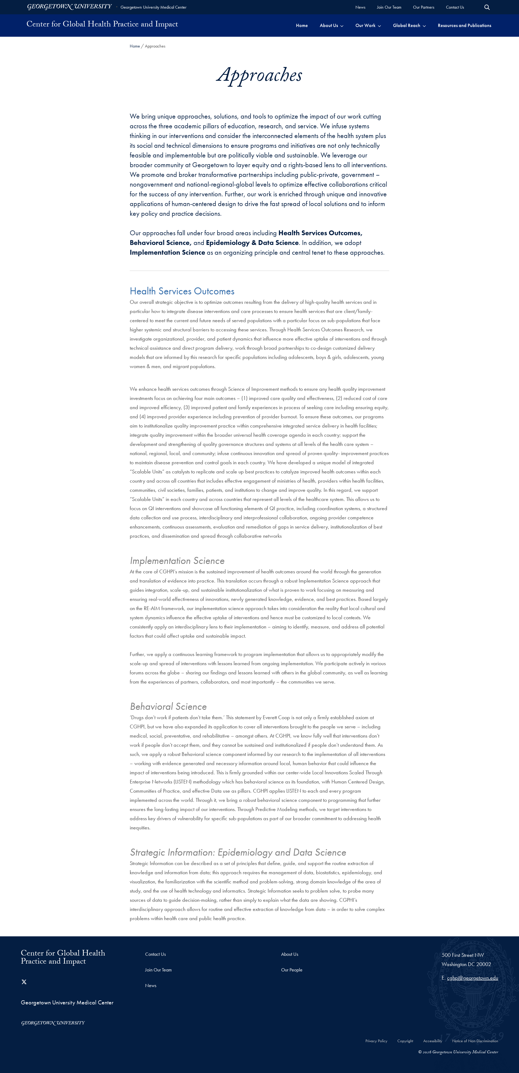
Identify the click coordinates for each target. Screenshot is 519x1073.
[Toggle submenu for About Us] (342, 25)
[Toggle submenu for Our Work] (379, 25)
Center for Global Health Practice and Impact (102, 25)
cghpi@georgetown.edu (472, 977)
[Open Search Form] (487, 7)
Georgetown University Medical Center (154, 7)
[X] (24, 981)
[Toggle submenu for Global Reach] (424, 25)
